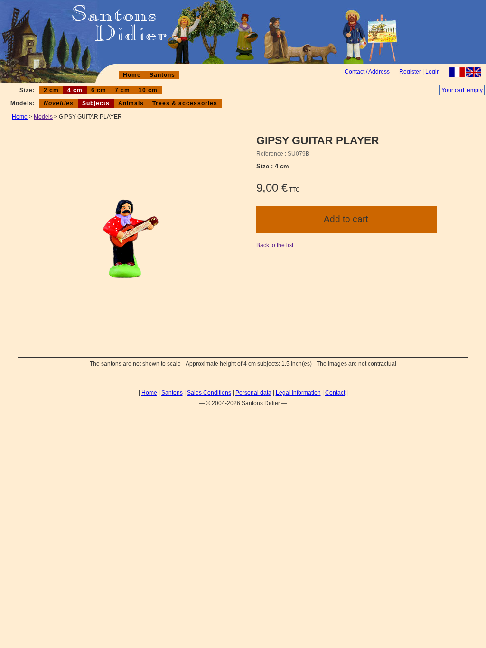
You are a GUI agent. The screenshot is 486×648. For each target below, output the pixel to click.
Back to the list (274, 245)
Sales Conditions (209, 392)
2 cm (51, 90)
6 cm (98, 90)
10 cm (148, 90)
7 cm (122, 90)
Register (410, 71)
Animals (131, 103)
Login (432, 71)
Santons (162, 75)
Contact (335, 392)
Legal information (298, 392)
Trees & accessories (184, 103)
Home (132, 75)
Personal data (253, 392)
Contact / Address (367, 71)
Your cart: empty (462, 90)
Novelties (59, 103)
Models (43, 116)
